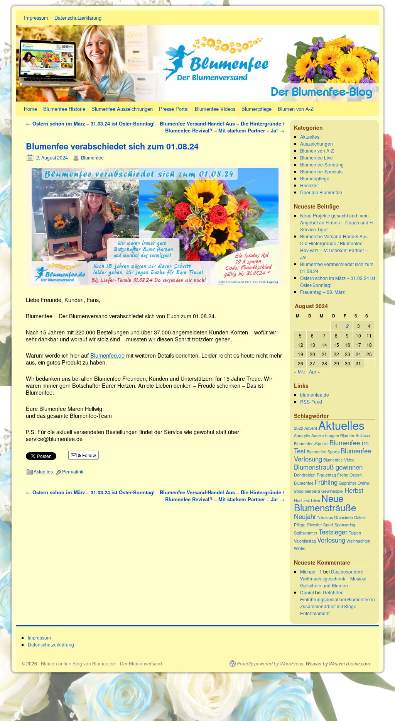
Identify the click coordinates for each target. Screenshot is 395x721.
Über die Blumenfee (321, 192)
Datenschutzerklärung (77, 17)
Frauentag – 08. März (322, 291)
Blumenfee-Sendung (322, 164)
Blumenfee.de (107, 355)
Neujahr (305, 516)
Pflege (300, 525)
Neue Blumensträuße (325, 502)
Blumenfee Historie (64, 108)
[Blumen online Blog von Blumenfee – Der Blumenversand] (197, 56)
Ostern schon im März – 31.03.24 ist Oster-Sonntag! (90, 123)
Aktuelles (43, 471)
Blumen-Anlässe (355, 435)
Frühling (326, 482)
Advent (310, 428)
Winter (300, 548)
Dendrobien (305, 475)
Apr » (314, 371)
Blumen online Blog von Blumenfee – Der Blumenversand (101, 663)
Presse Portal (174, 108)
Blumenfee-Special (311, 443)
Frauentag (326, 475)
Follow (88, 455)
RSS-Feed (311, 401)
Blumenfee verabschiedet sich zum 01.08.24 (112, 146)
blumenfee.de (314, 394)
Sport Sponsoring (339, 525)
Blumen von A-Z (296, 108)
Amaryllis (302, 435)
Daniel (307, 592)
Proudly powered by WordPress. (270, 663)
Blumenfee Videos (215, 108)
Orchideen (343, 517)
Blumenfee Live (316, 157)
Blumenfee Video (338, 460)
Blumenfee (92, 157)
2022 (298, 428)
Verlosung (331, 540)
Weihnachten (358, 541)
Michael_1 (311, 571)
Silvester (314, 525)
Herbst (353, 490)
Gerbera (312, 491)
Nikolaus (325, 517)
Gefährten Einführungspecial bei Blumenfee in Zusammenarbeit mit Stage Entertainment (337, 602)
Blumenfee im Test (331, 446)
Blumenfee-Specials (321, 171)
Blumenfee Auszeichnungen (122, 108)
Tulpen (355, 533)
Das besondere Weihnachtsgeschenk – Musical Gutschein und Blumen (333, 578)
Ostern (360, 517)
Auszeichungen (316, 143)
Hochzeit (309, 185)
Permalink (72, 471)
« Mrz (300, 371)
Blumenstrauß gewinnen (328, 467)
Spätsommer (305, 533)
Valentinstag (305, 541)
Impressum (36, 17)
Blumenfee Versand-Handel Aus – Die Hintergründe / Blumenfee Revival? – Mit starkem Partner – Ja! (222, 127)
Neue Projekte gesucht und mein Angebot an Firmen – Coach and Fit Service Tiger (337, 222)
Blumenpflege (256, 108)
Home (30, 108)
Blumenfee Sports (323, 452)
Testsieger (333, 531)
